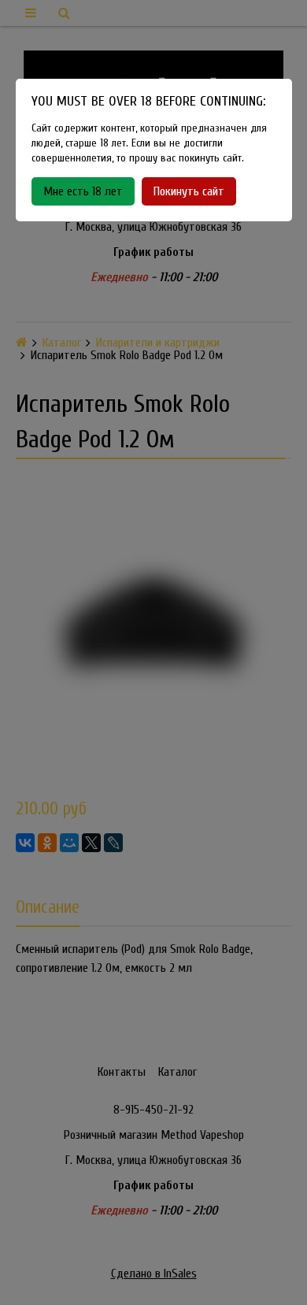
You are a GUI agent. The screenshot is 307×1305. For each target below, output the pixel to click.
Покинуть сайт (189, 191)
